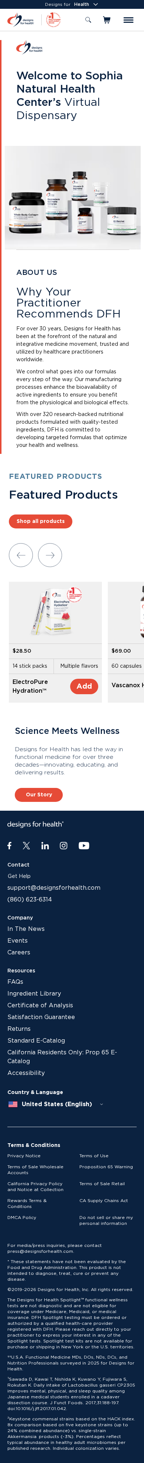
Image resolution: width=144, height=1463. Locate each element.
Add (84, 686)
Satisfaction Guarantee (41, 1017)
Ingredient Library (34, 994)
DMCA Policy (21, 1217)
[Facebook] (9, 846)
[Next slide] (50, 555)
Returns (19, 1029)
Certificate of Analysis (40, 1005)
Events (17, 941)
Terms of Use (94, 1156)
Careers (18, 952)
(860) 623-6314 (29, 900)
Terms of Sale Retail (102, 1183)
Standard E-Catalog (36, 1041)
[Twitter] (26, 846)
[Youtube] (84, 846)
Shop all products (41, 521)
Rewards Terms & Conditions (27, 1203)
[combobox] (56, 1104)
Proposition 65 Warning (106, 1167)
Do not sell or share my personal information (106, 1220)
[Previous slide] (21, 555)
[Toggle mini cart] (107, 19)
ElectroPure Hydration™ (30, 686)
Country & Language (35, 1092)
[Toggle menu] (128, 20)
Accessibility (26, 1073)
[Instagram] (64, 846)
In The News (26, 929)
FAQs (15, 982)
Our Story (39, 794)
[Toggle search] (88, 20)
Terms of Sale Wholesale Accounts (35, 1170)
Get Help (19, 876)
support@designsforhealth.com (53, 888)
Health (81, 4)
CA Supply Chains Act (103, 1200)
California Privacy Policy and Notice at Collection (35, 1186)
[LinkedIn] (45, 846)
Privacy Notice (24, 1156)
